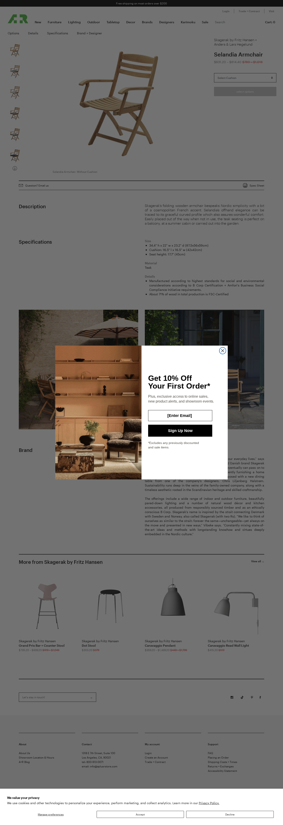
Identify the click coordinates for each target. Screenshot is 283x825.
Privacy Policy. (209, 803)
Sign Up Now (180, 430)
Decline (230, 814)
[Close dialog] (222, 350)
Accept (140, 814)
